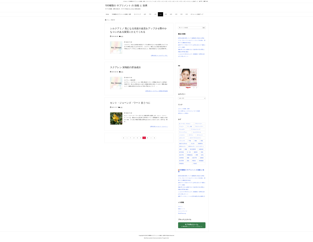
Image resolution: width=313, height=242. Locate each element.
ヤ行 (185, 1)
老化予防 (181, 155)
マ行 (181, 1)
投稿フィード (181, 208)
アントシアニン (183, 132)
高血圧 (195, 163)
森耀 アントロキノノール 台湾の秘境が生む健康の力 (191, 196)
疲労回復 (181, 152)
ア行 (159, 1)
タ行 (174, 1)
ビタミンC (182, 137)
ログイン (180, 206)
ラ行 (170, 1)
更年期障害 (193, 149)
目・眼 (189, 152)
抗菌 (180, 149)
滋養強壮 (201, 149)
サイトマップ (150, 1)
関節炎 (194, 160)
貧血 (188, 160)
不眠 (190, 140)
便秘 (202, 140)
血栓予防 (194, 157)
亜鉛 (196, 140)
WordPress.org (182, 213)
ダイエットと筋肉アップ (192, 1)
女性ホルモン (182, 146)
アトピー (181, 126)
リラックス (182, 140)
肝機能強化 (190, 155)
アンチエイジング (195, 129)
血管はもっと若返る (183, 113)
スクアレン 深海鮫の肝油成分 (125, 67)
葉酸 (188, 157)
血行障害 (181, 160)
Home (125, 1)
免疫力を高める (183, 143)
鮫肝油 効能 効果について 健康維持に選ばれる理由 (191, 38)
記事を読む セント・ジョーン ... (159, 126)
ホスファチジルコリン (195, 137)
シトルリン (182, 135)
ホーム (107, 20)
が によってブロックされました (192, 225)
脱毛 (202, 155)
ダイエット (200, 135)
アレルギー (182, 129)
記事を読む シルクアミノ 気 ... (159, 55)
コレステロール (197, 132)
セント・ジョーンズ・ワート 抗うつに (130, 102)
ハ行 (163, 1)
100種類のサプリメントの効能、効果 (137, 1)
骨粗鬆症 (181, 163)
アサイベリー (198, 123)
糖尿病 (195, 152)
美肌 (202, 152)
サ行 (166, 1)
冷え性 (192, 143)
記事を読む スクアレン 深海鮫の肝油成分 (156, 91)
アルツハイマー (199, 126)
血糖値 (201, 157)
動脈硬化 (200, 143)
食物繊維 (201, 160)
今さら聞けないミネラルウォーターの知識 (189, 111)
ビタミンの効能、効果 (184, 108)
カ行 (155, 1)
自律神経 (181, 157)
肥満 (197, 155)
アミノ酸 (189, 126)
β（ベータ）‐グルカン (184, 123)
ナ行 (177, 1)
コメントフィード (182, 211)
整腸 (186, 149)
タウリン (191, 135)
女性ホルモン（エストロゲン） (196, 146)
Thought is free (165, 238)
